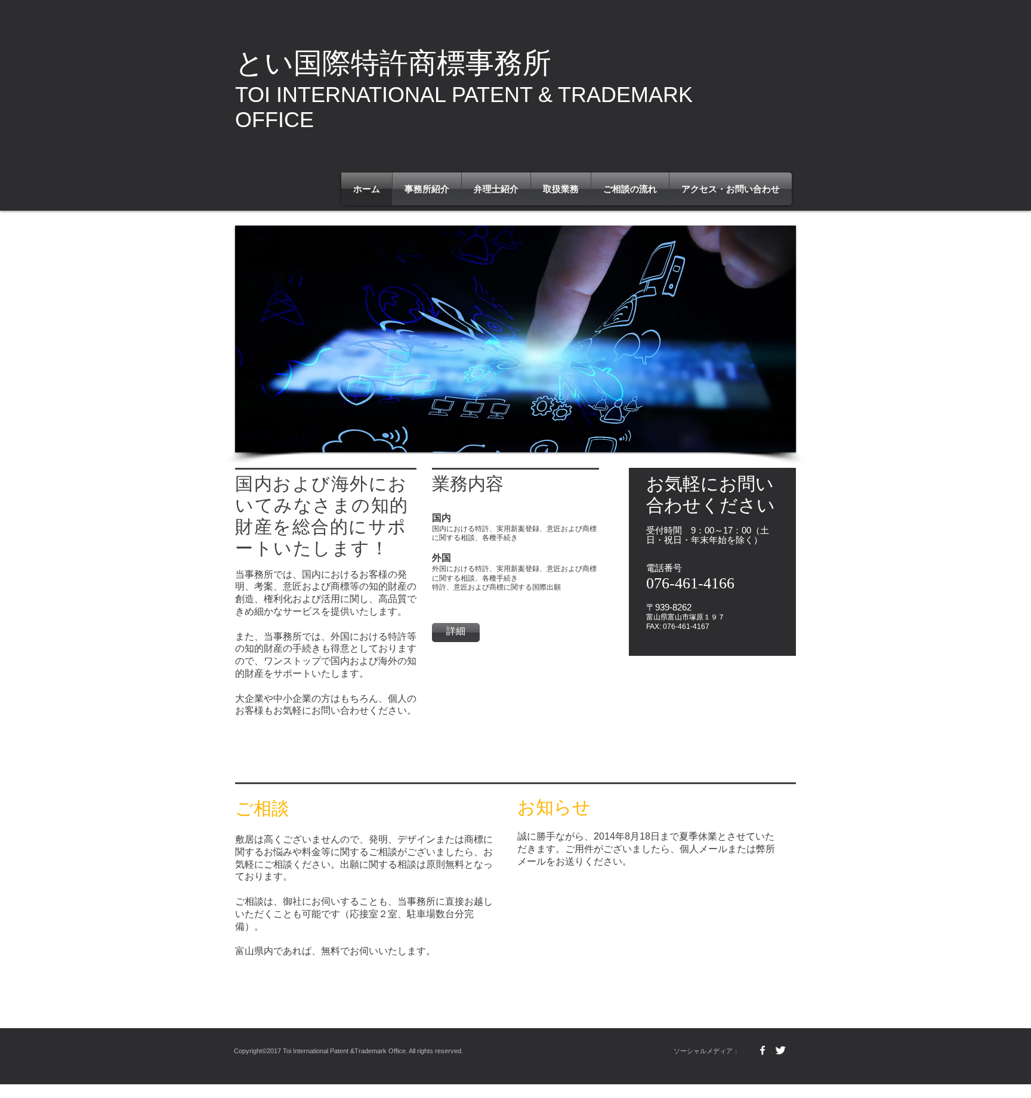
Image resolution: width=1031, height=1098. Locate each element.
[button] (515, 339)
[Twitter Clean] (780, 1050)
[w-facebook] (762, 1050)
